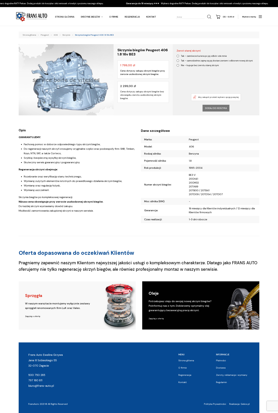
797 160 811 (35, 380)
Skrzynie (66, 35)
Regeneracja (132, 16)
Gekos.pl (245, 404)
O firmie (113, 16)
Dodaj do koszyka (216, 108)
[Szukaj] (209, 17)
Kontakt (151, 16)
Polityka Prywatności (215, 404)
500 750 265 (36, 375)
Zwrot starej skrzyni (189, 50)
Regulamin (221, 382)
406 (56, 35)
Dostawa (221, 367)
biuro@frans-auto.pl (41, 386)
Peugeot (45, 35)
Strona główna (64, 16)
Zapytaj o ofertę (32, 316)
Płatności (221, 360)
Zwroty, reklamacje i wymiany (231, 375)
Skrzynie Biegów (90, 16)
